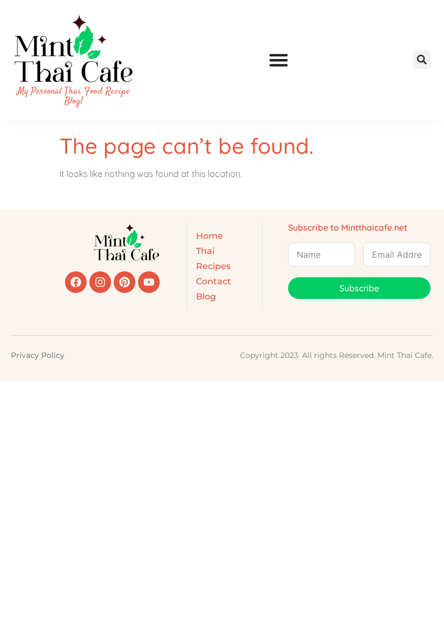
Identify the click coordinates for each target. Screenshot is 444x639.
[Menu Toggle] (279, 60)
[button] (421, 60)
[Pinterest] (124, 282)
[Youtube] (149, 282)
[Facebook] (76, 282)
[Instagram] (100, 282)
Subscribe (359, 288)
